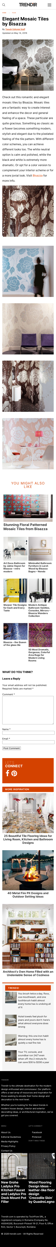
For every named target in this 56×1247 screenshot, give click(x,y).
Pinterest (36, 1137)
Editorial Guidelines (11, 1137)
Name (6, 729)
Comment (8, 694)
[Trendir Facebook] (7, 773)
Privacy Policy (8, 1146)
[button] (28, 65)
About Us (5, 1132)
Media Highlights (9, 1141)
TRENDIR (28, 4)
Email (6, 738)
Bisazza (38, 175)
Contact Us (6, 1150)
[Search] (3, 4)
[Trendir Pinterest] (14, 774)
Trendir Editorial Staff (15, 29)
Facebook (36, 1132)
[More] (51, 7)
